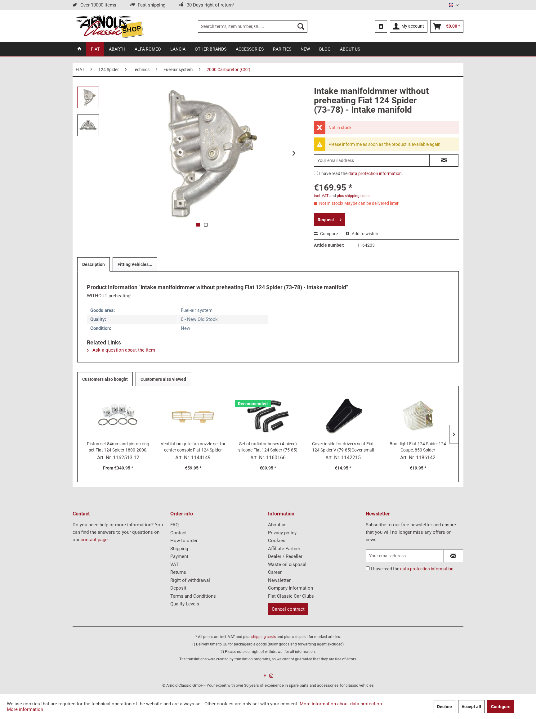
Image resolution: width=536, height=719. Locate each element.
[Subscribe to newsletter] (453, 556)
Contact (178, 533)
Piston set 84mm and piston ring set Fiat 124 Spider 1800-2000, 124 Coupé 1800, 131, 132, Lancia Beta (118, 447)
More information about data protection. (341, 704)
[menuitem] (252, 26)
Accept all (471, 706)
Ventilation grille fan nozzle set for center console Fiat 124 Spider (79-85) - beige (193, 447)
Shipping (179, 548)
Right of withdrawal (190, 580)
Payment (179, 556)
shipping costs (263, 637)
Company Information (290, 588)
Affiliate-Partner (284, 548)
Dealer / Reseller (285, 556)
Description (93, 264)
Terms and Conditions (193, 596)
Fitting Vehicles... (135, 264)
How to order (184, 540)
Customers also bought (105, 379)
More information (25, 709)
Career (275, 572)
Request (326, 219)
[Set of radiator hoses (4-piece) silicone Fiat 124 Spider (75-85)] (268, 416)
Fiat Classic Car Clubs (291, 596)
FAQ (174, 525)
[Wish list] (381, 26)
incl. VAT (321, 196)
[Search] (300, 26)
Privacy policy (282, 533)
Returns (178, 572)
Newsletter (279, 580)
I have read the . (361, 173)
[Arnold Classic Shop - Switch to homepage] (110, 26)
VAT (174, 564)
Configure (501, 706)
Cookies (276, 540)
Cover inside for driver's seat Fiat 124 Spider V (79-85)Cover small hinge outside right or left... (343, 447)
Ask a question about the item (123, 350)
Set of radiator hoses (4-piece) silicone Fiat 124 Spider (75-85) (267, 446)
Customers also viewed (163, 379)
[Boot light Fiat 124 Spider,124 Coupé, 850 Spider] (418, 416)
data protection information (375, 173)
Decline (444, 706)
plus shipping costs (353, 196)
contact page (94, 539)
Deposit (178, 588)
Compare (328, 233)
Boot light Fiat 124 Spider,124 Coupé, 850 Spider (418, 446)
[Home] (79, 49)
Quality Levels (184, 604)
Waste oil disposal (287, 564)
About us (277, 525)
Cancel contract (288, 609)
